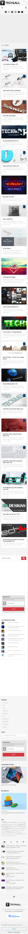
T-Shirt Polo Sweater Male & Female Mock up (16, 863)
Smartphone (18, 833)
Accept (14, 929)
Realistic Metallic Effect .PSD (10, 384)
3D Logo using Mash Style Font (10, 140)
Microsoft (19, 830)
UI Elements (5, 713)
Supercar (24, 833)
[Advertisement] (14, 28)
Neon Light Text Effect (8, 197)
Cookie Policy (10, 932)
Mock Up (3, 832)
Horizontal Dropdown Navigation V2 (14, 888)
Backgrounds (6, 718)
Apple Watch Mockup (13, 646)
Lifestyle (9, 830)
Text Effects (5, 710)
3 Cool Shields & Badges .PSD (10, 64)
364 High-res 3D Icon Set (13, 642)
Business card (8, 824)
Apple (14, 822)
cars (15, 824)
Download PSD (6, 826)
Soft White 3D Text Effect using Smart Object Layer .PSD (12, 461)
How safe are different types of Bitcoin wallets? (13, 812)
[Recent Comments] (17, 842)
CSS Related (8, 887)
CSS (17, 824)
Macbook (15, 830)
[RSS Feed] (12, 12)
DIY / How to (5, 724)
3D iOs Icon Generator (11, 883)
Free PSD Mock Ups (10, 845)
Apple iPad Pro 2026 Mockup (8, 785)
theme (2, 835)
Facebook (14, 826)
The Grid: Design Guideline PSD (10, 307)
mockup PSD (14, 832)
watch (10, 835)
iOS (25, 828)
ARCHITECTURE (20, 822)
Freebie (20, 826)
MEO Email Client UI (10, 876)
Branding (3, 824)
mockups (20, 832)
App (11, 822)
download (22, 824)
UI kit (6, 835)
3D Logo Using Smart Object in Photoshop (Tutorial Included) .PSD (13, 540)
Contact (4, 727)
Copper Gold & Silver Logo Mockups (12, 90)
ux (8, 835)
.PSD (3, 822)
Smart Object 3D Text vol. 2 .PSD (11, 514)
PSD (4, 705)
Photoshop (9, 833)
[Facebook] (6, 12)
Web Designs (6, 721)
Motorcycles (4, 833)
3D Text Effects (7, 248)
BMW (24, 822)
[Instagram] (15, 12)
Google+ (17, 828)
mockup (8, 832)
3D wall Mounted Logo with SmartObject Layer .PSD (13, 488)
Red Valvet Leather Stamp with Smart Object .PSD (12, 434)
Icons (4, 716)
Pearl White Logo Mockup (9, 115)
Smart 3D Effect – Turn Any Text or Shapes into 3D (13, 358)
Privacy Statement (16, 932)
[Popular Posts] (11, 842)
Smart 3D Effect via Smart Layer (11, 166)
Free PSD (13, 828)
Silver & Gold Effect (8, 219)
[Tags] (23, 842)
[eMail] (22, 12)
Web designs (14, 835)
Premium (18, 845)
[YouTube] (18, 12)
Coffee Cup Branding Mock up (14, 630)
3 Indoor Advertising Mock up (12, 858)
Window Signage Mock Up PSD (13, 847)
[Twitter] (9, 12)
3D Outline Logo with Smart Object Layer (13, 409)
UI (4, 835)
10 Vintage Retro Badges (9, 277)
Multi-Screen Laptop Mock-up (14, 650)
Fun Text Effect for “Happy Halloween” (12, 332)
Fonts (4, 708)
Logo (12, 830)
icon (20, 828)
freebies (7, 828)
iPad (2, 830)
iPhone (6, 830)
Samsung (13, 833)
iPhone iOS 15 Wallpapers (14, 622)
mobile (23, 830)
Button (12, 824)
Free (17, 826)
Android (8, 822)
